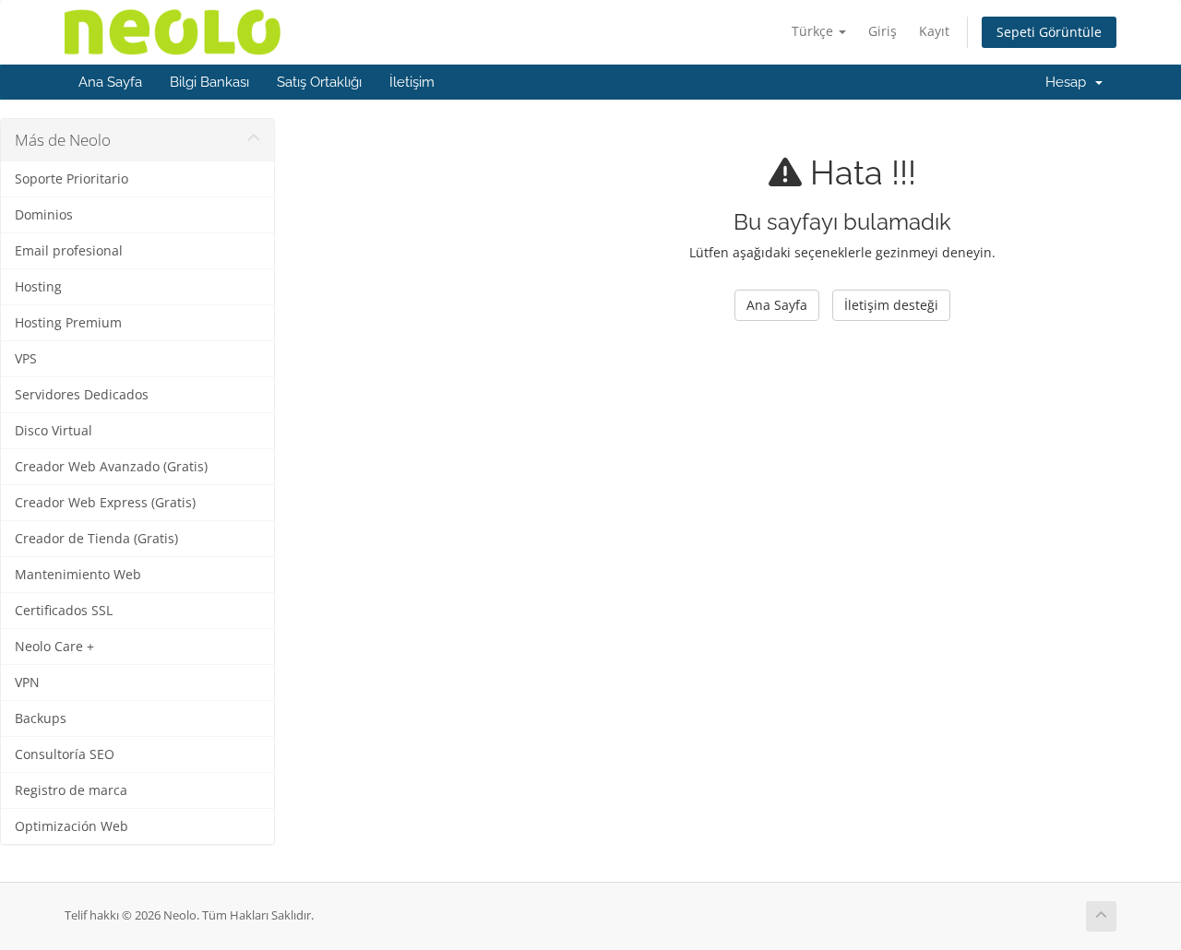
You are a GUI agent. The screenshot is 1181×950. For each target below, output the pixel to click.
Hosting (38, 287)
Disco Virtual (53, 430)
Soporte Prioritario (71, 179)
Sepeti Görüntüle (1049, 32)
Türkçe (814, 31)
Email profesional (69, 251)
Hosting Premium (68, 323)
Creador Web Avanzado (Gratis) (111, 466)
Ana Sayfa (110, 82)
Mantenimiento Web (78, 574)
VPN (27, 682)
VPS (26, 358)
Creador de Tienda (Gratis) (96, 538)
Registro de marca (71, 790)
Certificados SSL (64, 610)
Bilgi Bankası (209, 82)
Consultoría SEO (64, 754)
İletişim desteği (891, 305)
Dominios (44, 215)
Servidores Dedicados (82, 394)
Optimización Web (71, 826)
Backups (40, 718)
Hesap (1069, 82)
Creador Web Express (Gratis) (105, 502)
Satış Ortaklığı (319, 82)
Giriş (882, 31)
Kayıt (934, 31)
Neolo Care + (54, 646)
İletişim (412, 82)
